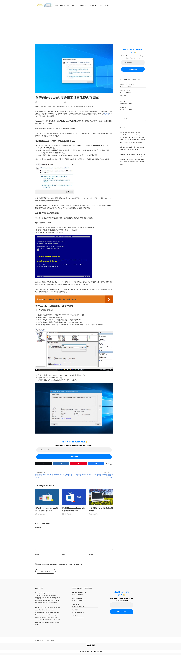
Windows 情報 (62, 102)
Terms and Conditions (85, 651)
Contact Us (104, 6)
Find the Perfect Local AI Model (65, 6)
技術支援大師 (41, 514)
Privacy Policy (98, 651)
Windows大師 (42, 102)
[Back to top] (179, 653)
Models (83, 6)
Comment (38, 527)
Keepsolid (123, 96)
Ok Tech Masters (49, 640)
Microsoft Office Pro (127, 84)
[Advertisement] (90, 25)
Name (37, 554)
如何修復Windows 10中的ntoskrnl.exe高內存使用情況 (53, 476)
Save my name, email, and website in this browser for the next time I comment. (59, 564)
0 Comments (128, 86)
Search (144, 118)
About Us (93, 6)
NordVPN (123, 101)
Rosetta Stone (125, 90)
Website (90, 554)
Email (64, 554)
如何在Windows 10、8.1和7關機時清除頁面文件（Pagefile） (94, 476)
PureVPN (123, 107)
